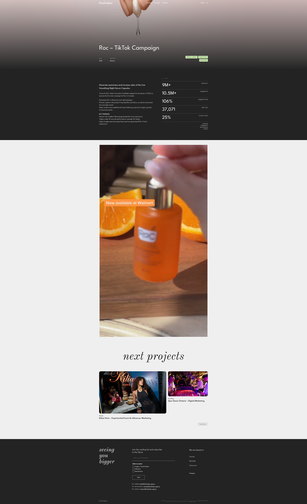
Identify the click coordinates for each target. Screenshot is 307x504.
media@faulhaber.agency (147, 484)
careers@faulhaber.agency (148, 489)
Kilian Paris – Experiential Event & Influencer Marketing (125, 418)
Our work (157, 3)
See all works (202, 424)
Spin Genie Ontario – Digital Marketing (186, 401)
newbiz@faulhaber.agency (152, 486)
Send (138, 477)
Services (149, 3)
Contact (164, 3)
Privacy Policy (192, 501)
